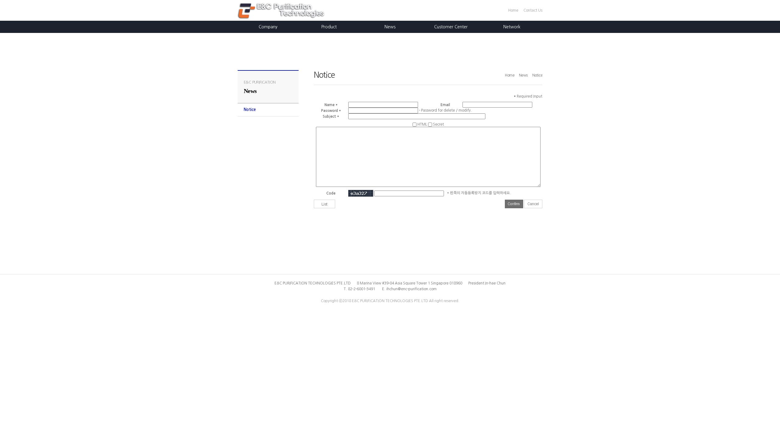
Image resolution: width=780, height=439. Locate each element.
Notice (250, 110)
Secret (438, 124)
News (390, 27)
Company (268, 27)
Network (511, 27)
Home (513, 10)
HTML (422, 124)
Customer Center (451, 27)
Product (329, 27)
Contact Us (532, 10)
